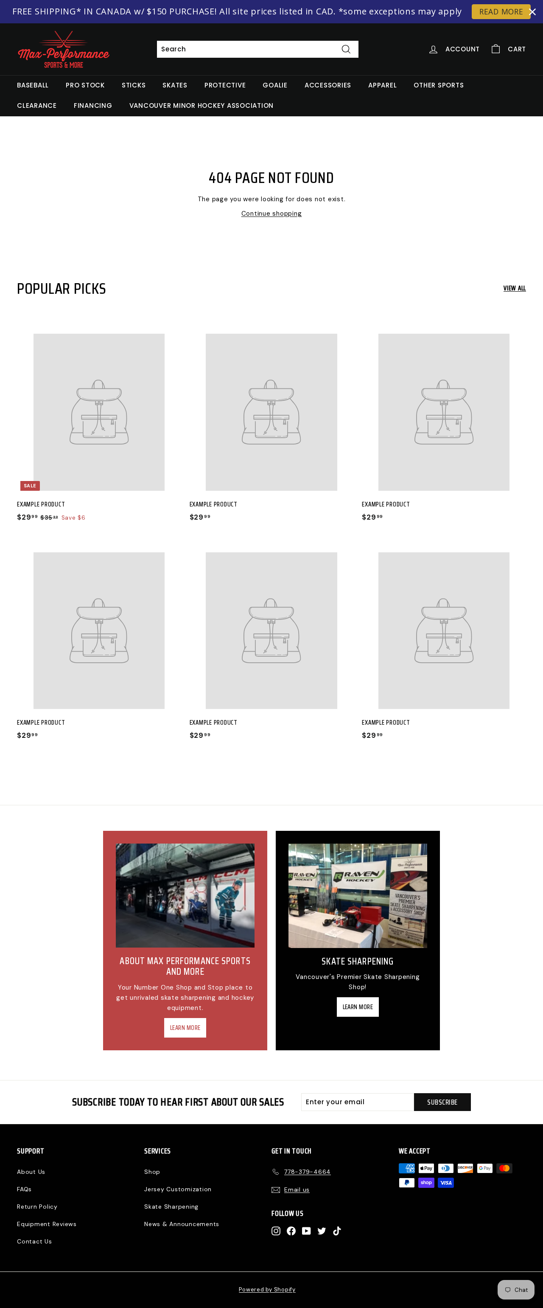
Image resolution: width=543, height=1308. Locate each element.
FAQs (24, 1189)
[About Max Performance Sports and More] (185, 896)
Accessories (328, 85)
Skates (175, 85)
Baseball (33, 85)
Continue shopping (271, 213)
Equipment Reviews (47, 1224)
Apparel (382, 85)
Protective (225, 85)
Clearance (37, 105)
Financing (93, 105)
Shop (152, 1172)
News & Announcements (181, 1224)
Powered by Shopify (267, 1289)
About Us (31, 1172)
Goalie (275, 85)
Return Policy (37, 1206)
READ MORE (501, 11)
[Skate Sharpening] (357, 896)
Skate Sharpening (171, 1206)
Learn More (185, 1028)
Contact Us (34, 1241)
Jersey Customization (178, 1189)
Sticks (134, 85)
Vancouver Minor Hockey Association (201, 105)
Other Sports (439, 85)
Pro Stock (85, 85)
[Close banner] (532, 12)
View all (515, 288)
